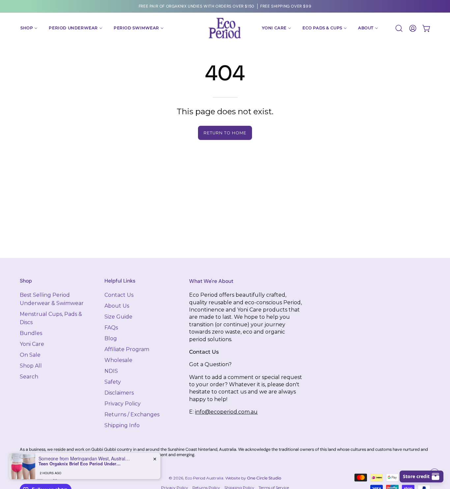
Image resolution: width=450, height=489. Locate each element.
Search (29, 376)
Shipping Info (122, 425)
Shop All (31, 366)
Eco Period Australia (204, 477)
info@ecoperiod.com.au (226, 412)
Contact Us (118, 295)
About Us (116, 306)
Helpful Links (119, 281)
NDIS (111, 371)
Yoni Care (32, 344)
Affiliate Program (126, 349)
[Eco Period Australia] (225, 28)
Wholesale (118, 360)
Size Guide (118, 316)
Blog (110, 338)
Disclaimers (119, 393)
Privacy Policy (122, 403)
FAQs (111, 327)
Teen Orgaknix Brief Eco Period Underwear (80, 463)
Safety (112, 382)
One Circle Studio (264, 477)
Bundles (31, 333)
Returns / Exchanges (131, 414)
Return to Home (225, 132)
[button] (399, 28)
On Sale (30, 355)
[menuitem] (29, 28)
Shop (26, 281)
